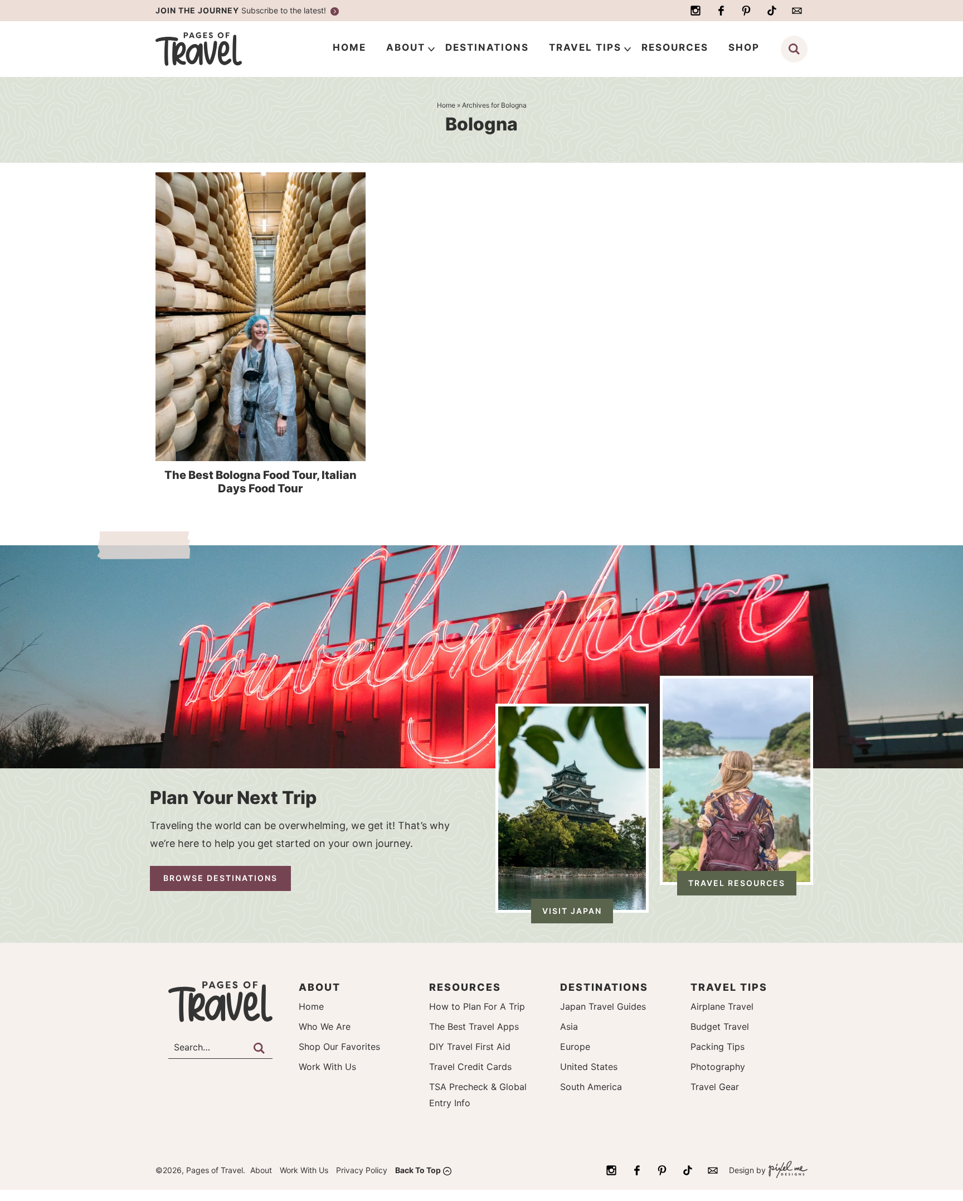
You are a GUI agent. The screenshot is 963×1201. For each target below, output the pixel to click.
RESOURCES (674, 47)
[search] (794, 49)
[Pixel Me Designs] (787, 1170)
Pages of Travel (220, 49)
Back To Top (418, 1170)
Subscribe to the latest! (241, 10)
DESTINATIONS (487, 47)
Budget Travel (719, 1026)
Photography (717, 1066)
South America (591, 1086)
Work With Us (327, 1066)
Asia (569, 1026)
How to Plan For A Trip (477, 1006)
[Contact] (797, 10)
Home (311, 1006)
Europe (575, 1046)
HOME (349, 47)
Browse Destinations (220, 878)
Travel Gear (714, 1086)
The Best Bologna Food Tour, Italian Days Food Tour (260, 481)
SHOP (744, 47)
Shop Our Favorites (339, 1046)
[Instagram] (695, 10)
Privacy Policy (361, 1170)
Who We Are (325, 1026)
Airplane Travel (721, 1006)
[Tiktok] (771, 10)
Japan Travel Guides (603, 1006)
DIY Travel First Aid (469, 1046)
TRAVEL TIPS (585, 47)
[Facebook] (721, 10)
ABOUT (405, 47)
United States (588, 1066)
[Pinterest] (746, 10)
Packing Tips (717, 1046)
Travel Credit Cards (470, 1066)
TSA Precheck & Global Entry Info (478, 1094)
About (261, 1170)
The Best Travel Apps (474, 1026)
